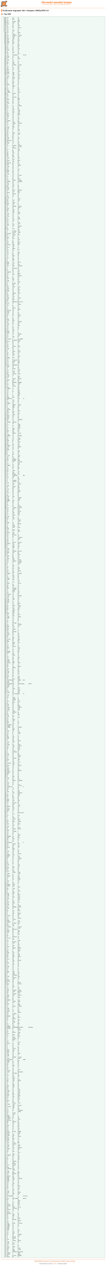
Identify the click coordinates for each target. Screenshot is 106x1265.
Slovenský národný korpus (56, 2)
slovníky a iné (47, 1261)
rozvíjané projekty (56, 1261)
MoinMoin (54, 1263)
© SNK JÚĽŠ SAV (39, 1261)
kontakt (73, 1261)
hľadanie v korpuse (65, 1261)
